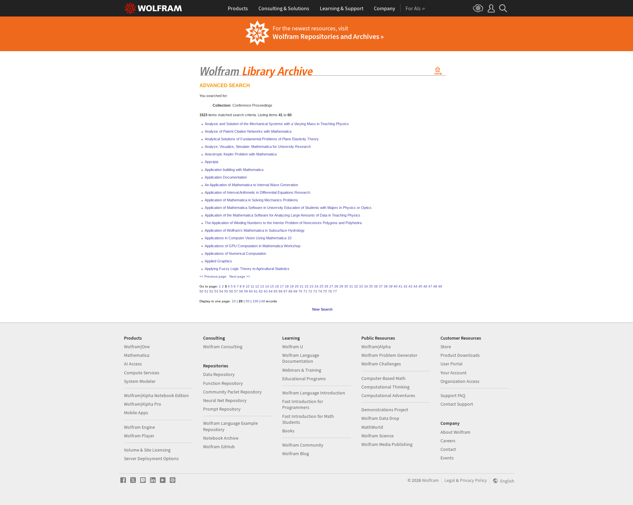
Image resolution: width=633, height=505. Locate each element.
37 (381, 286)
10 (248, 286)
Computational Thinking (385, 387)
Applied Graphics (218, 261)
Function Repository (223, 383)
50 (201, 291)
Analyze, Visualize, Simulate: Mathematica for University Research (258, 147)
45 (420, 286)
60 (251, 291)
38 (386, 286)
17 (282, 286)
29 (341, 286)
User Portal (451, 364)
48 (435, 286)
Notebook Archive (220, 438)
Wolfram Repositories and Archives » (328, 36)
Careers (447, 441)
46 (425, 286)
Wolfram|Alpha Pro (142, 404)
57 (236, 291)
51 (206, 291)
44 (415, 286)
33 (361, 286)
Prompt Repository (222, 409)
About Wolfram (455, 432)
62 (261, 291)
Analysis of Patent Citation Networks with (248, 131)
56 (231, 291)
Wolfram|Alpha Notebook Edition (156, 395)
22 (307, 286)
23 (312, 286)
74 (320, 291)
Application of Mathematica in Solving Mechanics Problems (251, 200)
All (263, 301)
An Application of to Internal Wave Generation (251, 185)
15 (272, 286)
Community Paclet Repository (232, 392)
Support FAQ (452, 395)
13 (262, 286)
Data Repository (219, 374)
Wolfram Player (139, 436)
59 (246, 291)
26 (326, 286)
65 (276, 291)
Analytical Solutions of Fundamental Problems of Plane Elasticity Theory (262, 139)
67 (285, 291)
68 (290, 291)
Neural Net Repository (225, 400)
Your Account (453, 373)
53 (216, 291)
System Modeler (140, 381)
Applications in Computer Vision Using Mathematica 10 (248, 238)
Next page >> (239, 276)
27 (331, 286)
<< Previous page (212, 276)
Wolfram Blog (295, 453)
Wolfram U (292, 347)
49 (440, 286)
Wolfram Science (377, 436)
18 (287, 286)
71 (305, 291)
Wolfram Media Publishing (386, 444)
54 (221, 291)
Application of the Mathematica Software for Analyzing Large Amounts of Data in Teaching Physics (282, 215)
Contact (448, 449)
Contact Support (456, 404)
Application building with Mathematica (234, 170)
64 (271, 291)
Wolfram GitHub (219, 447)
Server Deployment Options (151, 458)
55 (226, 291)
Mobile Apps (136, 413)
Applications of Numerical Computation (235, 253)
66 (281, 291)
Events (447, 458)
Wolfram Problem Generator (389, 355)
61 (256, 291)
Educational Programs (304, 379)
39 (391, 286)
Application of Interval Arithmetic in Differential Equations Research (257, 192)
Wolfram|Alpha (376, 347)
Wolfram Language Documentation (300, 358)
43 (410, 286)
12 (257, 286)
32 (356, 286)
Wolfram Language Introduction (313, 393)
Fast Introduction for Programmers (302, 404)
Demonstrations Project (384, 410)
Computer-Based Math (383, 378)
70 (300, 291)
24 (316, 286)
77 (335, 291)
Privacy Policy (473, 480)
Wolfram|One (137, 347)
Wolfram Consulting (222, 347)
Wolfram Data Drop (380, 418)
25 (321, 286)
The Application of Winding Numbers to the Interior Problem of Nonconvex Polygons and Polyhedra (283, 223)
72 (310, 291)
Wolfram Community (302, 445)
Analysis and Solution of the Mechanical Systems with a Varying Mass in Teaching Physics (277, 124)
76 (330, 291)
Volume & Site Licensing (147, 450)
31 (351, 286)
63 (266, 291)
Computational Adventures (388, 395)
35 (371, 286)
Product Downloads (460, 355)
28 (336, 286)
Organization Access (459, 381)
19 (292, 286)
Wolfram (430, 480)
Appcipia (211, 162)
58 (241, 291)
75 (325, 291)
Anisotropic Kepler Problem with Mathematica (241, 154)
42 (405, 286)
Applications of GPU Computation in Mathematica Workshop (252, 246)
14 (267, 286)
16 (277, 286)
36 (376, 286)
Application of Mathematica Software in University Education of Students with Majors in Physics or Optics (288, 208)
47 (430, 286)
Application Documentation (226, 177)
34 (366, 286)
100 (255, 301)
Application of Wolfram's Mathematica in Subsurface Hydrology (255, 230)
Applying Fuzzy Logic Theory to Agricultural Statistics (247, 269)
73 (315, 291)
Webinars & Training (301, 370)
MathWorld (372, 427)
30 (346, 286)
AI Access (133, 364)
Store (445, 347)
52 (211, 291)
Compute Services (141, 373)
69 (295, 291)
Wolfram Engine (139, 427)
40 (396, 286)
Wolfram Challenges (381, 364)
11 (252, 286)
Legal (449, 480)
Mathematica (136, 355)
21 (302, 286)
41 (401, 286)
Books (288, 431)
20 (297, 286)
